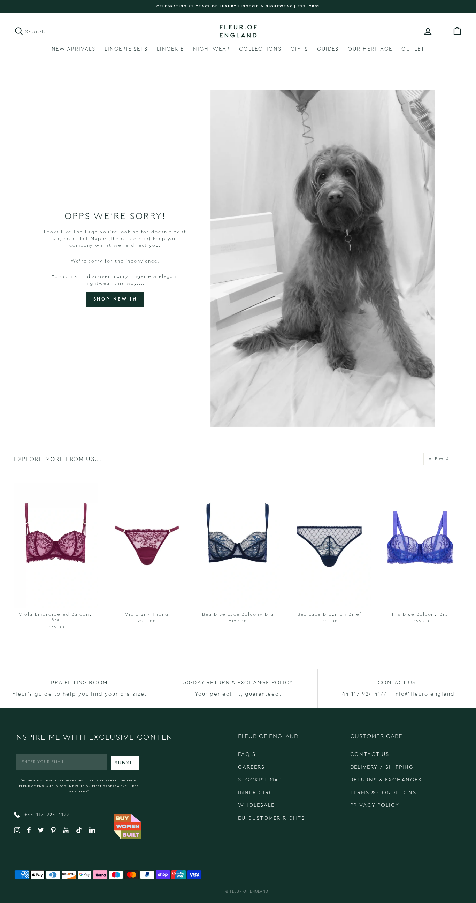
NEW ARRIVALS (73, 49)
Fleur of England (249, 891)
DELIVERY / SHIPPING (382, 767)
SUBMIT (125, 762)
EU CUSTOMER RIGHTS (271, 818)
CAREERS (251, 767)
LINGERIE (170, 49)
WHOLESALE (256, 805)
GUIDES (328, 49)
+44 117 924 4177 (46, 814)
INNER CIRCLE (259, 792)
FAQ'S (247, 754)
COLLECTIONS (260, 49)
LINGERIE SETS (126, 49)
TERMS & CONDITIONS (383, 792)
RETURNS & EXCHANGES (386, 779)
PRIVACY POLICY (374, 805)
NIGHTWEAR (211, 49)
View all (443, 459)
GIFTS (299, 49)
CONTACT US (370, 754)
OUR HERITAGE (370, 49)
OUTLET (413, 49)
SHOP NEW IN (115, 299)
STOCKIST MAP (260, 779)
